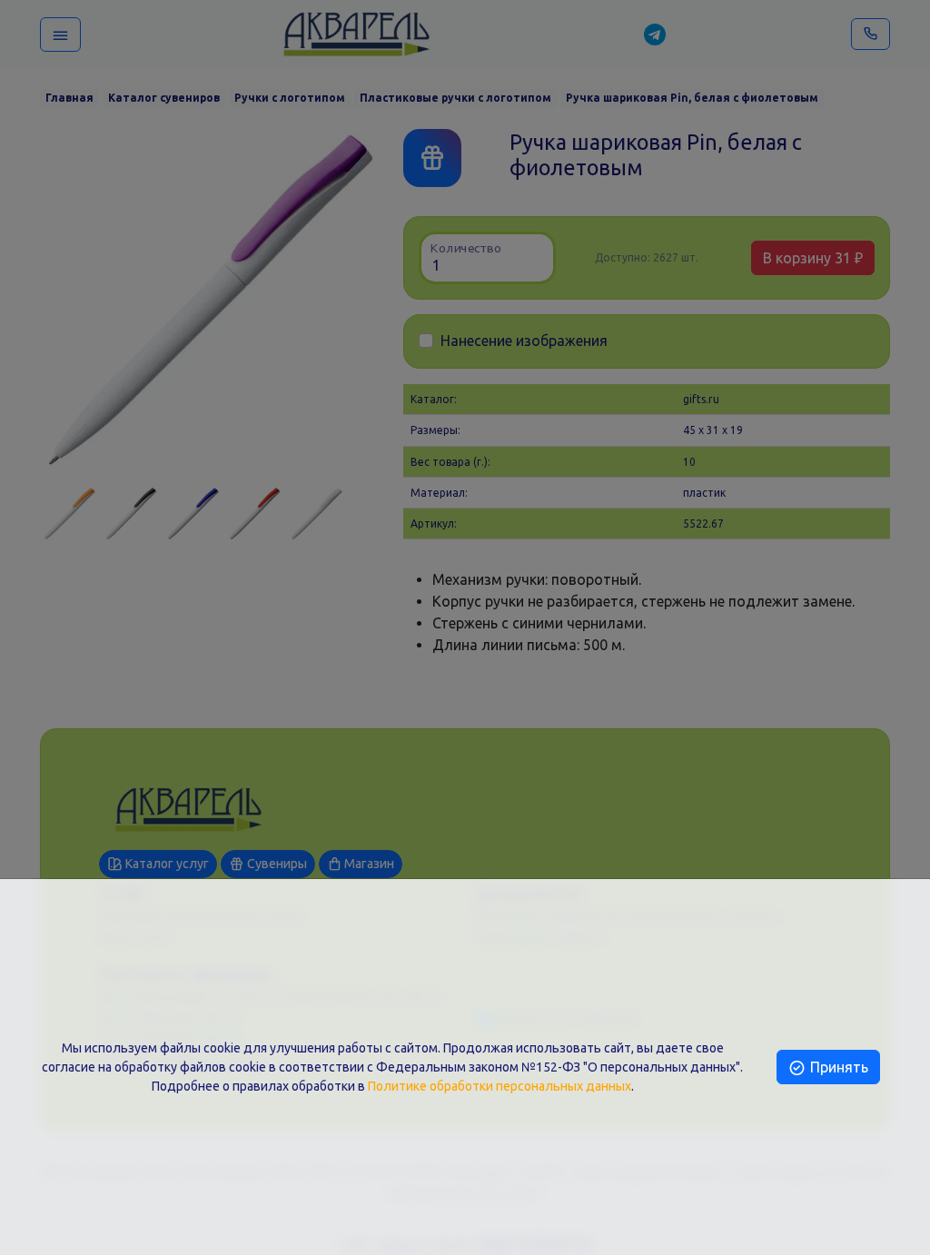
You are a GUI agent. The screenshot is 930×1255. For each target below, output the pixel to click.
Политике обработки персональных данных (499, 1086)
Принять (837, 1067)
